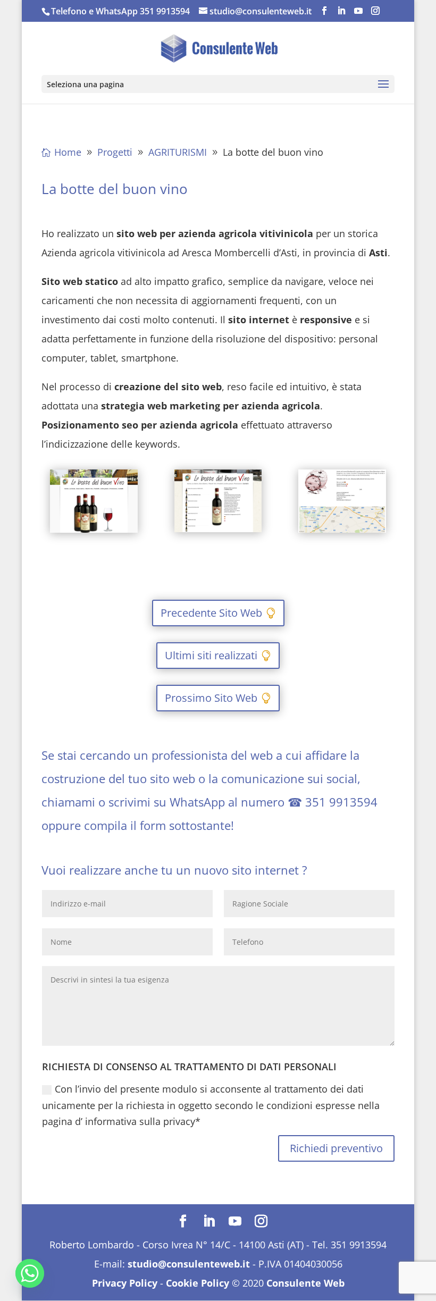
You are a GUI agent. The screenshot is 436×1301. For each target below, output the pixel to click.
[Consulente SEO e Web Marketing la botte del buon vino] (94, 532)
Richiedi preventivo (336, 1148)
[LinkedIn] (341, 10)
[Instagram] (375, 10)
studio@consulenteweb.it (189, 1263)
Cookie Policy (197, 1283)
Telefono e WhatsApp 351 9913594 (120, 11)
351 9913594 (341, 802)
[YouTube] (358, 10)
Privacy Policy (124, 1283)
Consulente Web (305, 1283)
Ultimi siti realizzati (211, 655)
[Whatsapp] (29, 1273)
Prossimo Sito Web (211, 698)
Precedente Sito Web (211, 613)
